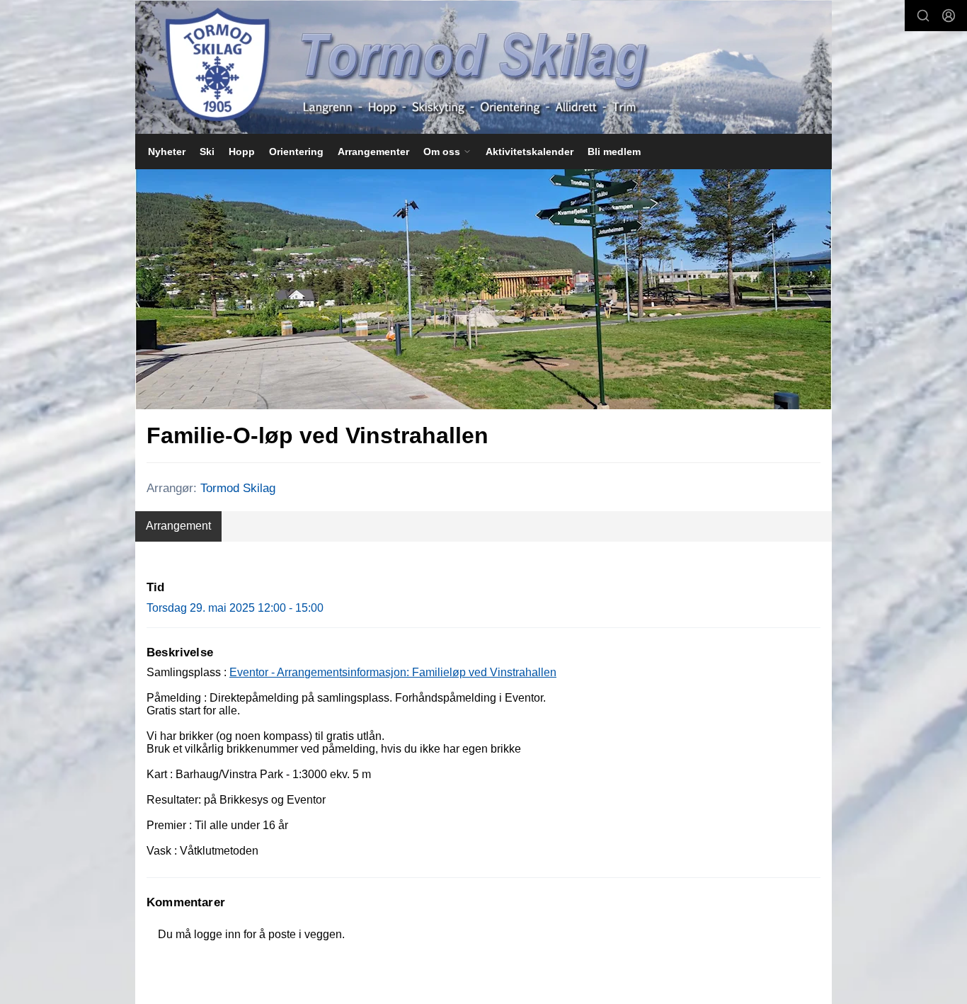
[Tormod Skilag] (483, 67)
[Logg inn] (948, 15)
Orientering (296, 151)
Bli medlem (614, 151)
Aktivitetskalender (529, 151)
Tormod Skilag (237, 488)
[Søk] (923, 15)
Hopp (242, 151)
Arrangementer (373, 151)
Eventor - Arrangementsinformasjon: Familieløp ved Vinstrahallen (392, 672)
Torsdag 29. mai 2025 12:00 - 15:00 (235, 608)
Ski (207, 151)
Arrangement (178, 526)
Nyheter (166, 151)
